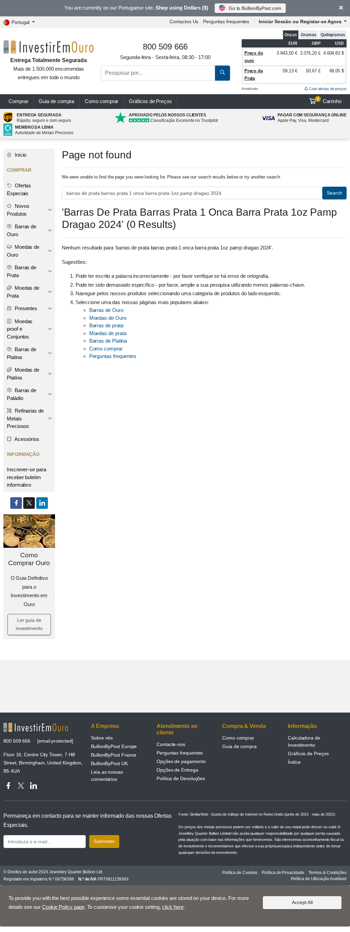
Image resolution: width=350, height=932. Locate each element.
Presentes (25, 308)
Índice (294, 762)
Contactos (184, 21)
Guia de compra (56, 101)
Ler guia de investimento (29, 624)
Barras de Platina (108, 341)
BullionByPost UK (109, 763)
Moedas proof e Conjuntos (19, 329)
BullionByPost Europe (114, 746)
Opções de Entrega (177, 770)
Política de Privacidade (283, 872)
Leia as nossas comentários (107, 775)
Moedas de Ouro (107, 318)
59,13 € (290, 70)
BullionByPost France (113, 755)
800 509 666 (16, 741)
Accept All (302, 902)
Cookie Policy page (63, 907)
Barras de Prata (21, 271)
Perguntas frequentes (226, 21)
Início (19, 155)
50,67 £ (313, 70)
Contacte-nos (171, 744)
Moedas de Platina (23, 374)
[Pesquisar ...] (222, 73)
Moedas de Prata (23, 292)
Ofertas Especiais (19, 189)
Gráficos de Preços (308, 753)
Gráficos (150, 101)
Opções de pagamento (181, 761)
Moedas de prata (107, 333)
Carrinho (329, 100)
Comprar (18, 101)
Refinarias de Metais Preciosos (25, 418)
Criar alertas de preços (327, 89)
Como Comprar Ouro (29, 559)
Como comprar (101, 101)
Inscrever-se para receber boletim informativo (26, 477)
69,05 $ (336, 70)
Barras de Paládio (21, 394)
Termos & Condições (327, 872)
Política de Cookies (239, 872)
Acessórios (26, 439)
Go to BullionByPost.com (255, 8)
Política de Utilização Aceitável (319, 878)
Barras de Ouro (106, 310)
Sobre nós (102, 738)
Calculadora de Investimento (304, 741)
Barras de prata (106, 325)
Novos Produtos (18, 210)
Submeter (104, 841)
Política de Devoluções (181, 778)
